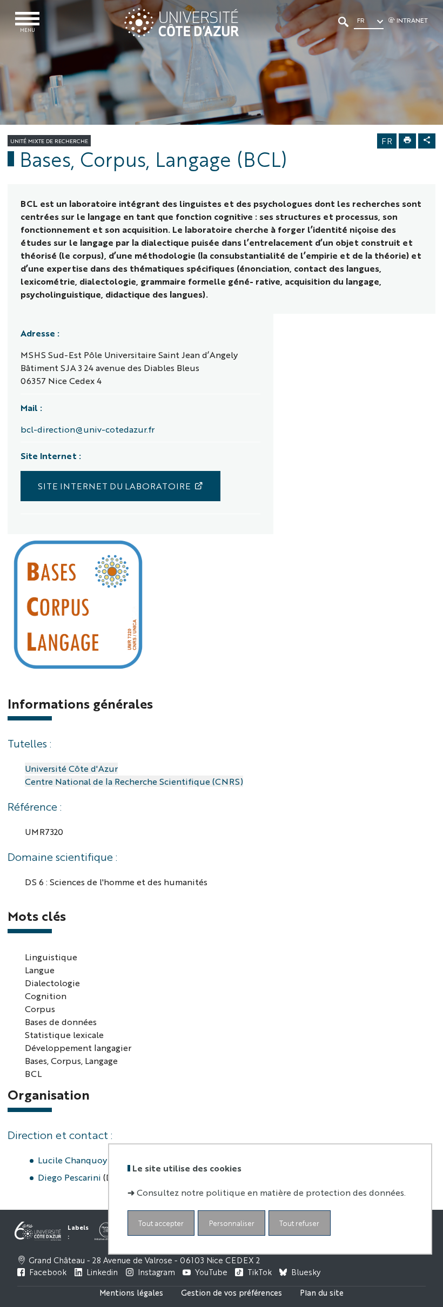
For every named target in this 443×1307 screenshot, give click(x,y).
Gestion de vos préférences (231, 1292)
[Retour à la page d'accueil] (181, 22)
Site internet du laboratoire (114, 485)
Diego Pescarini (69, 1177)
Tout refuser (299, 1223)
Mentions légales (131, 1292)
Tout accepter (161, 1223)
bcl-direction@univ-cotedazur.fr (88, 429)
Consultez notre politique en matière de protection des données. (271, 1192)
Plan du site (322, 1292)
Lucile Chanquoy (72, 1159)
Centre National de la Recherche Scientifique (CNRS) (134, 781)
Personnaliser (231, 1223)
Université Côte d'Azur (71, 768)
